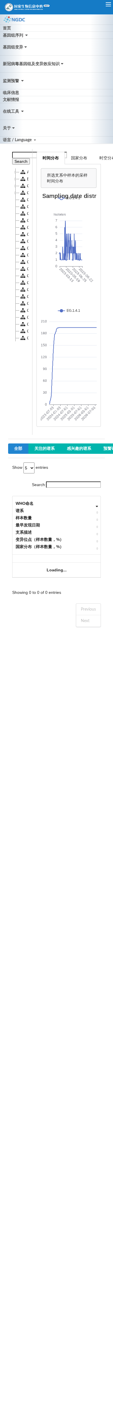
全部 (18, 449)
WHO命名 (25, 503)
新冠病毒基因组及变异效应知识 (31, 64)
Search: (39, 484)
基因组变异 (13, 47)
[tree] (20, 255)
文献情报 (11, 100)
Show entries (30, 467)
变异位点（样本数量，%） (40, 539)
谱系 (20, 510)
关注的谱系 (44, 449)
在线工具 (11, 111)
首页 (7, 28)
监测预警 (11, 81)
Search (21, 161)
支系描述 (24, 532)
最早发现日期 (28, 525)
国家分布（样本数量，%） (40, 546)
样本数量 (24, 517)
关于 (7, 128)
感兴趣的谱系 (79, 449)
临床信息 (11, 93)
